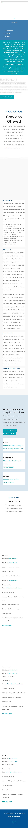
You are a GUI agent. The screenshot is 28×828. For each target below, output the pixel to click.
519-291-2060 (13, 558)
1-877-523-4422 (12, 673)
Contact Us (7, 97)
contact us (7, 148)
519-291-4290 (13, 580)
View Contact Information (10, 432)
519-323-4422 (13, 670)
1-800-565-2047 (12, 562)
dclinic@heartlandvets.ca (14, 772)
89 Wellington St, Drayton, (11, 479)
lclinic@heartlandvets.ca (13, 588)
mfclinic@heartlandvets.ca (14, 684)
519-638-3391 (13, 758)
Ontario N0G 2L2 (8, 467)
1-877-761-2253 (12, 761)
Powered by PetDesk (14, 816)
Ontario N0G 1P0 (8, 482)
